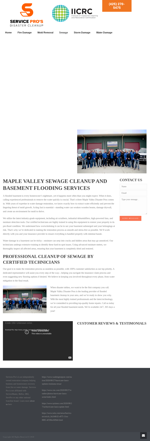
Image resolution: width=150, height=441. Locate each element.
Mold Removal (45, 32)
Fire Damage (25, 32)
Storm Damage (82, 32)
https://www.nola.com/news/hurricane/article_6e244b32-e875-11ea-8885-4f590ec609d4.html (56, 416)
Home (8, 32)
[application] (38, 341)
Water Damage (104, 32)
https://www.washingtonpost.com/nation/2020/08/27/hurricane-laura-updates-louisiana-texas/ (57, 380)
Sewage (63, 32)
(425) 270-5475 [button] (117, 6)
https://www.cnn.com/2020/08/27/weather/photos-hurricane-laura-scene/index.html (56, 393)
